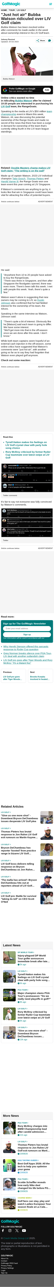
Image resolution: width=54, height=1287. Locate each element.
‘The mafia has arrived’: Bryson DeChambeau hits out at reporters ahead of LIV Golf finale (19, 883)
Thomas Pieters (35, 178)
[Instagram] (10, 1231)
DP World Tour (25, 952)
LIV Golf (21, 10)
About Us (4, 1258)
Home (4, 10)
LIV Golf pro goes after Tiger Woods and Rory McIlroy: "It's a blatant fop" (11, 678)
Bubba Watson (23, 100)
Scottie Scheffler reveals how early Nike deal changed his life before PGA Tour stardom (34, 1185)
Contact (4, 1261)
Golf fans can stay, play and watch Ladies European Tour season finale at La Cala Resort (34, 1204)
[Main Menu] (50, 4)
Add (47, 90)
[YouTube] (24, 1231)
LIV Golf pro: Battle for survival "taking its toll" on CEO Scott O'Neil (18, 899)
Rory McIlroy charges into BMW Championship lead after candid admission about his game (32, 1129)
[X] (17, 1231)
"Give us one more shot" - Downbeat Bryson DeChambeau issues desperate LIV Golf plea (19, 818)
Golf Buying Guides (27, 1160)
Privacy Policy (6, 1265)
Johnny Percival (8, 39)
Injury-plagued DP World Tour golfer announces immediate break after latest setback (33, 958)
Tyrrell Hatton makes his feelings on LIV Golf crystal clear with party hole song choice (26, 445)
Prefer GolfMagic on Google (22, 89)
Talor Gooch (18, 178)
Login (3, 1270)
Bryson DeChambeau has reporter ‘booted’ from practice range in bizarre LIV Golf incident (18, 850)
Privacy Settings (7, 1268)
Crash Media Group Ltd (16, 1238)
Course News (24, 1198)
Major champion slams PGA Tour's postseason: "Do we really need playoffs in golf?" (34, 996)
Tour (12, 10)
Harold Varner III (9, 181)
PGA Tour (22, 990)
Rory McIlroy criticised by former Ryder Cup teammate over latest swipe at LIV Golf (28, 455)
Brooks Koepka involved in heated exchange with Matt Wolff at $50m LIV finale (39, 678)
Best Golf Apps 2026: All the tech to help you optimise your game (34, 1166)
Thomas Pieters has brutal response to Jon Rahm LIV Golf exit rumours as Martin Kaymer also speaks (19, 834)
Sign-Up (4, 1273)
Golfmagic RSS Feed (9, 1263)
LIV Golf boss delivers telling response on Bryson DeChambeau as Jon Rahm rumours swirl (17, 866)
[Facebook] (3, 1231)
